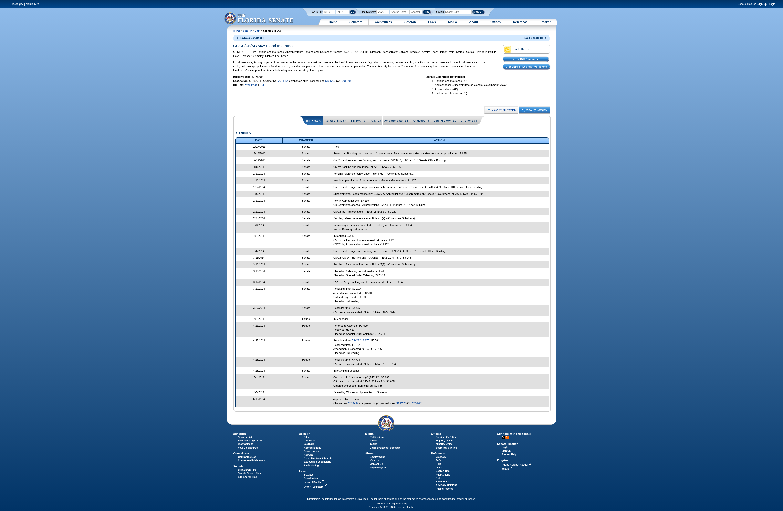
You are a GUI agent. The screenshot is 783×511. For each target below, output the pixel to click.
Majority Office (444, 440)
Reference (520, 22)
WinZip (506, 469)
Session (410, 22)
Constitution (311, 478)
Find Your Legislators (250, 440)
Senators (355, 22)
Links (439, 467)
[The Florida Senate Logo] (258, 18)
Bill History (313, 120)
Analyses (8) (421, 120)
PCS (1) (375, 120)
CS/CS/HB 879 (360, 340)
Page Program (378, 467)
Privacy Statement (385, 503)
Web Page (251, 84)
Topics (373, 444)
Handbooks (442, 481)
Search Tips (443, 471)
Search (440, 12)
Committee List (247, 457)
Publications (377, 437)
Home (333, 22)
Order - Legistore (314, 487)
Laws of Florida (313, 482)
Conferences (311, 451)
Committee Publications (252, 460)
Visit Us (374, 460)
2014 (257, 31)
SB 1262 (330, 80)
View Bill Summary (526, 59)
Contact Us (376, 464)
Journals (309, 444)
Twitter (503, 437)
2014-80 (283, 80)
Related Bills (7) (336, 120)
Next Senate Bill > (535, 37)
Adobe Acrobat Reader (515, 464)
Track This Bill (521, 49)
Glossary (441, 457)
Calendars (310, 440)
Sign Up (762, 4)
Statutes (309, 474)
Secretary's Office (446, 448)
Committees (383, 22)
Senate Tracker (507, 444)
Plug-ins (503, 460)
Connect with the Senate (514, 433)
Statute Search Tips (249, 473)
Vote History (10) (446, 120)
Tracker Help (509, 454)
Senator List (245, 437)
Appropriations (312, 448)
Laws (432, 22)
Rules (439, 478)
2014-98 (346, 80)
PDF (262, 84)
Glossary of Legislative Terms (526, 66)
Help (438, 464)
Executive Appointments (318, 458)
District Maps (245, 444)
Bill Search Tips (247, 470)
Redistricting (311, 465)
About (473, 22)
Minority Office (444, 444)
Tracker (545, 22)
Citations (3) (469, 120)
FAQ (438, 460)
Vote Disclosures (248, 448)
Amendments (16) (396, 120)
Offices (495, 22)
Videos (374, 440)
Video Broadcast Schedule (385, 448)
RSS (507, 437)
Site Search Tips (247, 477)
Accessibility (401, 503)
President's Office (446, 437)
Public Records (444, 489)
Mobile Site (32, 4)
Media (452, 22)
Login (772, 4)
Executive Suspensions (317, 462)
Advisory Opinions (446, 485)
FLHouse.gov (15, 4)
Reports (308, 454)
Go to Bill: (317, 12)
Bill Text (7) (359, 120)
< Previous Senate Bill (250, 37)
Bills (306, 437)
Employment (377, 457)
